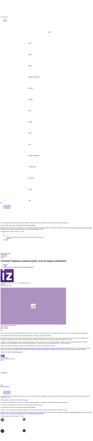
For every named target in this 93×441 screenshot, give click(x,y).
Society (30, 54)
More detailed (32, 225)
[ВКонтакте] (1, 356)
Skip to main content (5, 253)
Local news (31, 178)
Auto (29, 110)
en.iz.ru (26, 400)
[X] (3, 356)
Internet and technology (33, 76)
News (4, 19)
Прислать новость (5, 386)
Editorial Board (7, 206)
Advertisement (6, 208)
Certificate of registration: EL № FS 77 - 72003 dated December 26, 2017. (27, 229)
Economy (30, 88)
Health (30, 65)
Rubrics (49, 32)
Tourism (30, 121)
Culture (30, 189)
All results (5, 239)
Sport (29, 200)
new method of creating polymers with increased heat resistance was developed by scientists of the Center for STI (39, 348)
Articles (5, 20)
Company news (32, 166)
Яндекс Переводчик (17, 352)
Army (29, 144)
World (29, 133)
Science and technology (33, 155)
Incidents (30, 99)
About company (7, 205)
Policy (29, 43)
